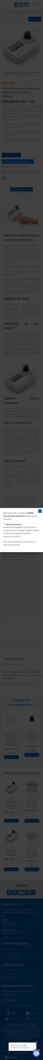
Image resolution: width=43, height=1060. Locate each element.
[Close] (40, 511)
